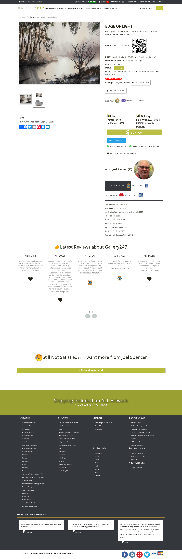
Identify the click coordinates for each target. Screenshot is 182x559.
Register (151, 2)
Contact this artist (135, 100)
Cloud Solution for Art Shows (140, 432)
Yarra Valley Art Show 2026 (116, 204)
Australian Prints (27, 451)
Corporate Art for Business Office (32, 474)
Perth (96, 466)
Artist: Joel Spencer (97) (119, 169)
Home (22, 17)
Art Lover (30, 255)
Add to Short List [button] (116, 140)
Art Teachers (26, 429)
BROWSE (61, 8)
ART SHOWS (95, 8)
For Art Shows (137, 417)
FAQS (60, 429)
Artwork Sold (26, 426)
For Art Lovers (137, 448)
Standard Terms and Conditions (69, 432)
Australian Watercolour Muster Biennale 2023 (124, 212)
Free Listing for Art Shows (139, 429)
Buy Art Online (51, 8)
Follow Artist (141, 82)
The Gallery (31, 17)
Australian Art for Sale (29, 423)
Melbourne (98, 453)
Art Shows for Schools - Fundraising (142, 435)
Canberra (98, 475)
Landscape (118, 64)
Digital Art (25, 493)
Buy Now (136, 132)
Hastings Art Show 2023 (115, 219)
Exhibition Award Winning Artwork (33, 483)
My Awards (112, 195)
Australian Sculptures (29, 448)
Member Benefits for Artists (67, 445)
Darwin (97, 463)
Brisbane (97, 459)
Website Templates (137, 445)
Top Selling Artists (64, 471)
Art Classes (62, 455)
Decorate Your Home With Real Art (33, 477)
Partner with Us (72, 8)
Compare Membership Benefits (68, 423)
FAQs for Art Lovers (137, 453)
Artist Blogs (62, 458)
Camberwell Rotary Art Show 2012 (119, 235)
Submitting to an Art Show (103, 423)
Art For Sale (99, 448)
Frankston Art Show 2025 (115, 208)
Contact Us (98, 429)
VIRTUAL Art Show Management (141, 442)
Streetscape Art (27, 480)
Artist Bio (138, 185)
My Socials (131, 195)
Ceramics (25, 455)
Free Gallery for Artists (66, 435)
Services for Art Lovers (138, 456)
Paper (140, 60)
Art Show (90, 255)
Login (133, 471)
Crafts (24, 464)
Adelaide (97, 469)
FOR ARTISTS (85, 8)
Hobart (97, 472)
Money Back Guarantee (145, 146)
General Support (100, 426)
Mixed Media (26, 500)
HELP (114, 8)
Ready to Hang (27, 487)
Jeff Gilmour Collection (29, 506)
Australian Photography (30, 445)
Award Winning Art (28, 490)
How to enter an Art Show (67, 439)
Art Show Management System (141, 426)
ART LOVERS (106, 8)
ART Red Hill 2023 (112, 216)
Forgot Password (136, 467)
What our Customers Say (31, 514)
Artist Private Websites (29, 503)
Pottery (24, 458)
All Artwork (25, 439)
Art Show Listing (136, 423)
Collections (25, 496)
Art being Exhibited (28, 432)
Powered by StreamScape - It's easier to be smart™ (52, 553)
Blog (60, 448)
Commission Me (116, 91)
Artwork (25, 417)
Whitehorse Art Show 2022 (116, 227)
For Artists (62, 417)
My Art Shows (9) (116, 185)
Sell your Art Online (65, 442)
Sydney (97, 456)
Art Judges (25, 442)
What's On (134, 459)
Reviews (133, 439)
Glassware (25, 461)
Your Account (136, 462)
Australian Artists (27, 435)
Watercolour (128, 60)
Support (97, 417)
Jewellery (25, 467)
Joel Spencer (41, 17)
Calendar (61, 461)
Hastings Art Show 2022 (115, 231)
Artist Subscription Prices (66, 426)
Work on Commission (65, 464)
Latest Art (25, 471)
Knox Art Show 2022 (113, 223)
